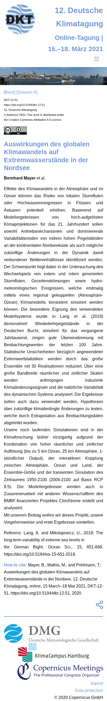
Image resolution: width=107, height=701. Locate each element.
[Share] (98, 606)
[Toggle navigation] (96, 58)
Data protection (89, 690)
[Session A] (26, 92)
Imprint (97, 683)
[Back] (9, 92)
